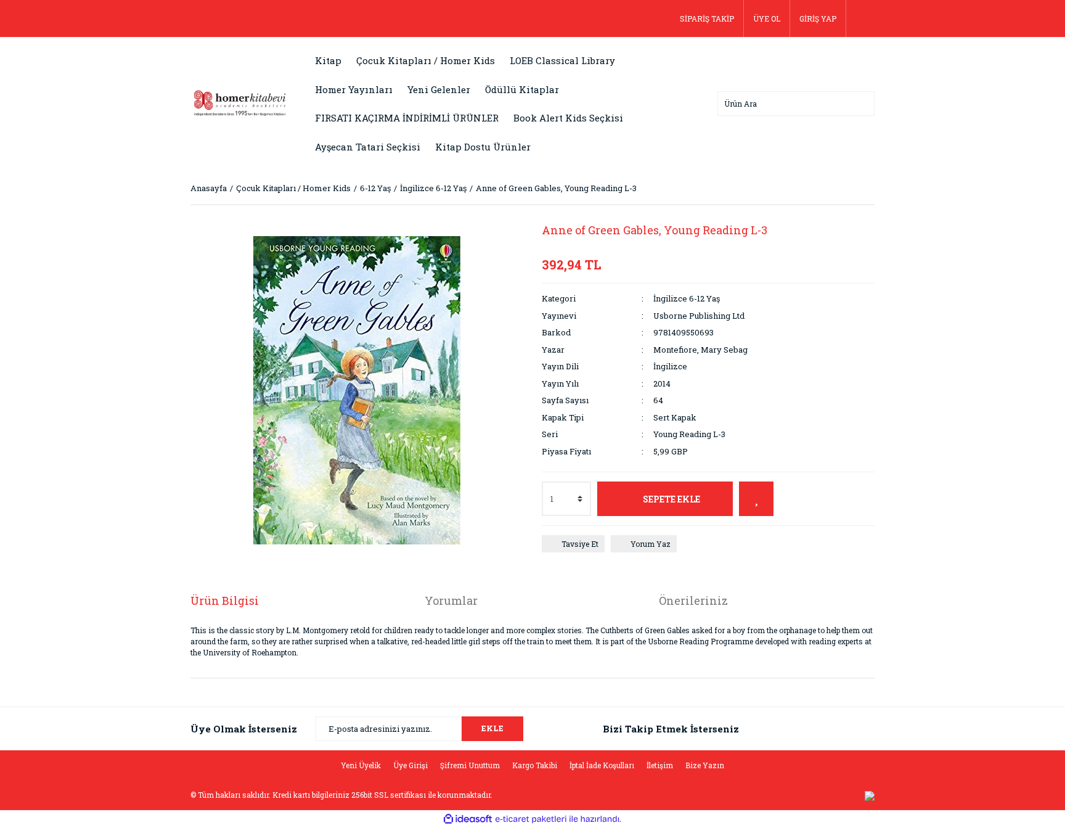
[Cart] (860, 18)
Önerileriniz (693, 600)
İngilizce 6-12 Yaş (686, 298)
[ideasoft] (467, 819)
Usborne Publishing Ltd (699, 315)
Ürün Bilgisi (224, 600)
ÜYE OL (766, 18)
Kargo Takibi (534, 765)
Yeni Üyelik (361, 765)
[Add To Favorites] (756, 499)
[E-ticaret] (531, 819)
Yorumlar (451, 600)
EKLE (492, 728)
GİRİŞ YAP (817, 18)
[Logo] (239, 102)
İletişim (660, 765)
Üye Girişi (410, 765)
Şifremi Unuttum (470, 765)
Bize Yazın (704, 765)
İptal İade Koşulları (601, 765)
